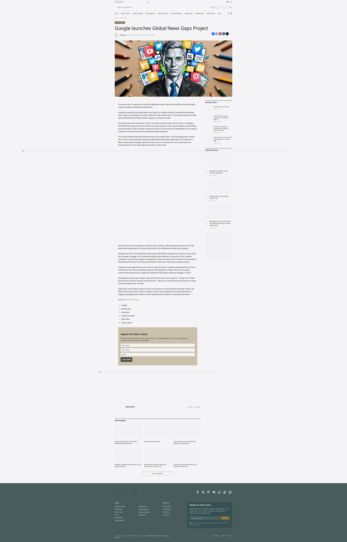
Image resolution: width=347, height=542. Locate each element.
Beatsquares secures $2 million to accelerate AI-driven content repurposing (220, 223)
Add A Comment (157, 473)
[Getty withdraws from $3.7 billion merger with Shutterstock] (128, 431)
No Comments (141, 35)
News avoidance (163, 13)
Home (117, 13)
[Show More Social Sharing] (230, 33)
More (219, 13)
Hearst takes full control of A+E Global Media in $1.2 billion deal (223, 139)
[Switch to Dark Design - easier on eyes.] (229, 13)
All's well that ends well (152, 442)
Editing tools (189, 13)
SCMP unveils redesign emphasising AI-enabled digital (221, 117)
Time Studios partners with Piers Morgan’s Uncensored (185, 443)
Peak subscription (176, 13)
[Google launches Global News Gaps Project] (173, 68)
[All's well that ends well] (157, 431)
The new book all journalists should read (219, 197)
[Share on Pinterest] (220, 33)
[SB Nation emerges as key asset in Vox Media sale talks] (128, 454)
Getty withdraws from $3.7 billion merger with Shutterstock (126, 443)
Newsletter (119, 2)
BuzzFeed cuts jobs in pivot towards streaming (218, 172)
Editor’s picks (125, 13)
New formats (211, 13)
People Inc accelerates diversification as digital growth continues (221, 128)
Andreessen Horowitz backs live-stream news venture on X (155, 465)
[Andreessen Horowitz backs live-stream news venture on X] (157, 454)
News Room (123, 35)
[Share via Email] (227, 33)
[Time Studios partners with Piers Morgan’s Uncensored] (187, 431)
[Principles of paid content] (208, 109)
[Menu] (231, 13)
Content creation (137, 13)
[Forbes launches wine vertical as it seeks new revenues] (187, 454)
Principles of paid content (221, 107)
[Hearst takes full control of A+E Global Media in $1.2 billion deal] (208, 139)
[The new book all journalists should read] (218, 186)
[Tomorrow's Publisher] (173, 5)
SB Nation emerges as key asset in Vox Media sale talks (128, 465)
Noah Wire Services (131, 299)
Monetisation (200, 13)
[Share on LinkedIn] (223, 33)
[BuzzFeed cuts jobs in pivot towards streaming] (218, 161)
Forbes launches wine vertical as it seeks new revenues (185, 465)
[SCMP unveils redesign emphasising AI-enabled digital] (208, 118)
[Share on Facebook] (213, 33)
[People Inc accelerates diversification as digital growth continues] (208, 129)
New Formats (120, 22)
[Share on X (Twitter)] (216, 33)
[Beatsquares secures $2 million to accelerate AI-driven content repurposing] (218, 211)
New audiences (150, 13)
